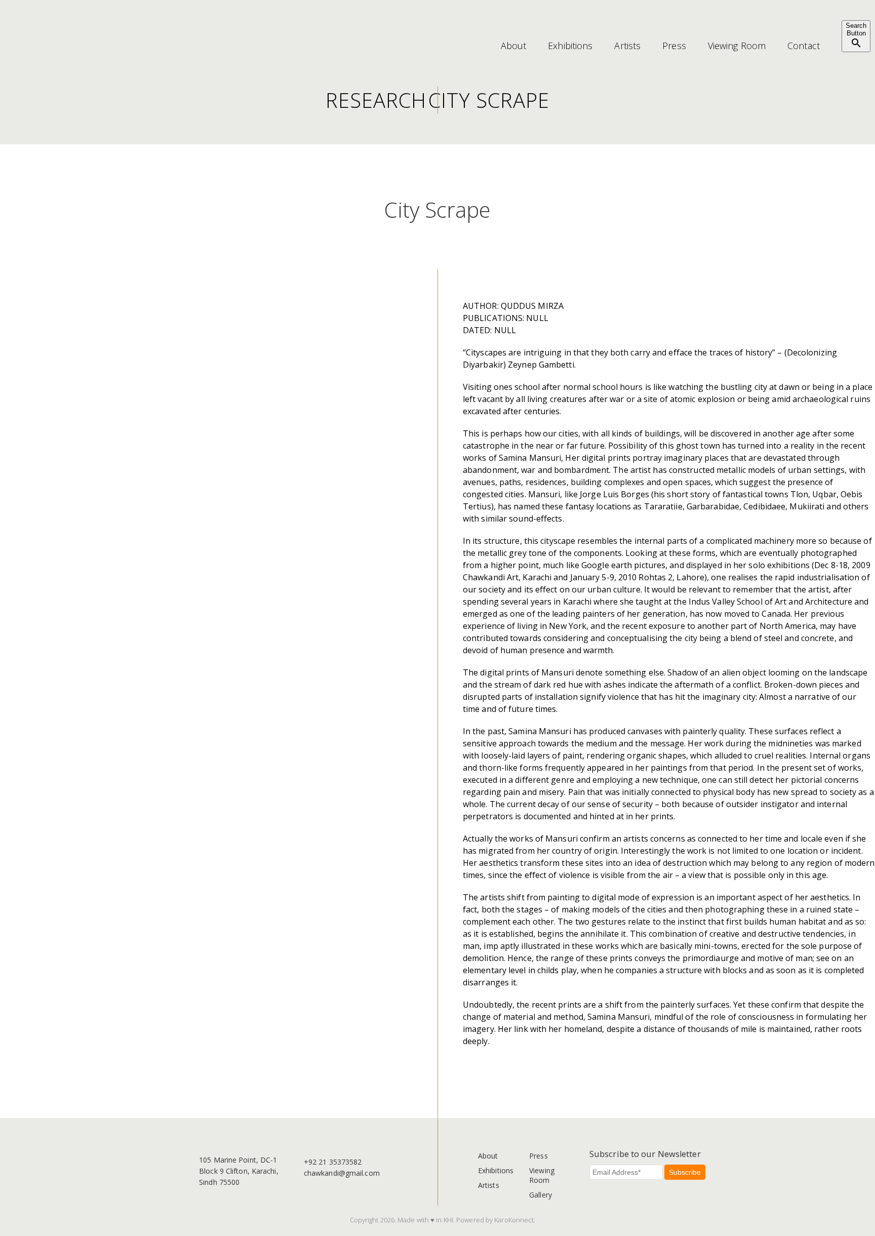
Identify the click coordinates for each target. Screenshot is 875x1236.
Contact (803, 45)
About (514, 45)
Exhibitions (570, 45)
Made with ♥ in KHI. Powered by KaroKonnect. (466, 1219)
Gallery (540, 1195)
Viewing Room (737, 45)
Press (674, 45)
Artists (627, 45)
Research (376, 100)
